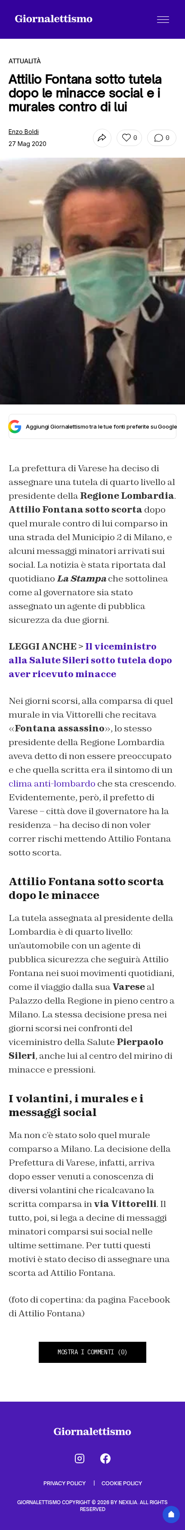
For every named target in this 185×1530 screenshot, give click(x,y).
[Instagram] (79, 1458)
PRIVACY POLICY (65, 1483)
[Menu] (163, 19)
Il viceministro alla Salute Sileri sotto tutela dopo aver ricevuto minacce (90, 660)
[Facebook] (105, 1458)
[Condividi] (102, 138)
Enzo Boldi (24, 131)
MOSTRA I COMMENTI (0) (92, 1352)
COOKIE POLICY (122, 1483)
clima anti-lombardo (52, 783)
